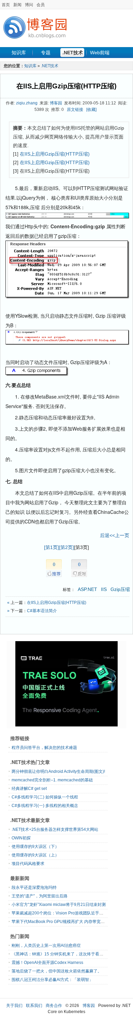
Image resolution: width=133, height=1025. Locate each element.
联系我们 (34, 1005)
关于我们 (14, 1005)
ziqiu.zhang (27, 103)
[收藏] (91, 109)
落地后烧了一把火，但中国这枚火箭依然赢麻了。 (57, 971)
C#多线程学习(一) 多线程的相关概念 (45, 805)
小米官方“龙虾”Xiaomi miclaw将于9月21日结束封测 (59, 904)
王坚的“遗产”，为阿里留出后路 (40, 896)
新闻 (17, 4)
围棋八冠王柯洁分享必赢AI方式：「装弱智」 (52, 979)
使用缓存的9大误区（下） (35, 846)
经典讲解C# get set (29, 788)
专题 (45, 52)
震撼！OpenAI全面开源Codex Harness (47, 962)
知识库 (19, 52)
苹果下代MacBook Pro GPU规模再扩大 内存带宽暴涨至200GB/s (70, 921)
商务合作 (54, 1005)
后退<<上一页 (114, 535)
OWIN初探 (21, 838)
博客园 (56, 103)
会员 (40, 4)
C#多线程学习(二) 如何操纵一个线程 (45, 797)
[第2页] (66, 547)
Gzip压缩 (120, 589)
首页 (6, 4)
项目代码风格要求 (28, 863)
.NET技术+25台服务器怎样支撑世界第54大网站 (55, 829)
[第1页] (51, 547)
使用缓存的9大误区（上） (35, 855)
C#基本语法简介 (42, 610)
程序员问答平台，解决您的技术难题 (44, 747)
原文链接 (75, 109)
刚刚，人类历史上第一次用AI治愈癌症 (46, 945)
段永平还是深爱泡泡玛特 (34, 887)
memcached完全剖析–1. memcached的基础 (52, 780)
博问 (29, 4)
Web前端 (99, 52)
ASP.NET (87, 589)
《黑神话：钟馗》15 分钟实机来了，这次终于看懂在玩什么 (66, 954)
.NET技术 (72, 52)
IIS (104, 589)
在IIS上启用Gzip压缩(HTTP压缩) (66, 86)
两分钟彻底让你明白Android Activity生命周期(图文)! (58, 771)
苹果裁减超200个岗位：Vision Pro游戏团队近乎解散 (59, 913)
